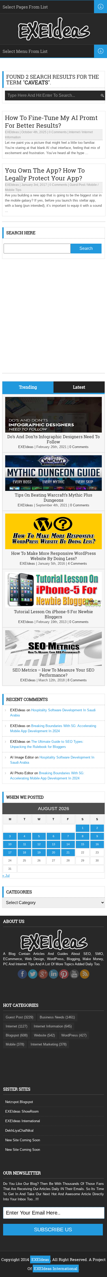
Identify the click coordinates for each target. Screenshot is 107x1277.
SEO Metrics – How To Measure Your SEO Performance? (53, 672)
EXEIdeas (12, 132)
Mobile (92, 185)
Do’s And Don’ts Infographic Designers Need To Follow (53, 439)
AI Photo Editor (21, 773)
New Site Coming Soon (22, 1140)
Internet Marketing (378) (48, 1044)
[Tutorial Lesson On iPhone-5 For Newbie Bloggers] (53, 606)
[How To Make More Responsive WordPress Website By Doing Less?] (53, 548)
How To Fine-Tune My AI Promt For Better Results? (51, 122)
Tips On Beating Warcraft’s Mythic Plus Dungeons (53, 497)
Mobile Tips (13, 190)
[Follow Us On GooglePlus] (43, 980)
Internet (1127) (16, 1026)
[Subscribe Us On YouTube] (74, 980)
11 (24, 844)
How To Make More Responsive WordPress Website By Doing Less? (53, 555)
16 (97, 844)
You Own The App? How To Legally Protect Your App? (45, 174)
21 (68, 852)
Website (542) (44, 1035)
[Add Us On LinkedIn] (53, 980)
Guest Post (77, 185)
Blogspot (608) (17, 1035)
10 (9, 844)
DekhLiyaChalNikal (19, 1130)
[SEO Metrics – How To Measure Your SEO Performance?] (53, 665)
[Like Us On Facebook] (22, 980)
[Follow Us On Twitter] (33, 980)
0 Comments (58, 132)
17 (9, 852)
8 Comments (77, 680)
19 (39, 852)
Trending (28, 387)
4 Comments (77, 563)
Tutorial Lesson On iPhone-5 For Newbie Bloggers (53, 614)
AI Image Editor (22, 757)
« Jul (6, 875)
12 (39, 844)
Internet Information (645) (53, 1026)
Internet (74, 132)
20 (53, 852)
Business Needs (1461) (57, 1017)
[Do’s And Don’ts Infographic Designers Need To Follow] (53, 431)
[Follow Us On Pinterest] (64, 980)
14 (68, 844)
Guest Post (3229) (19, 1017)
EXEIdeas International (22, 1121)
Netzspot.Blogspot (19, 1102)
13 (53, 844)
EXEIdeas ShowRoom (22, 1111)
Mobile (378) (15, 1044)
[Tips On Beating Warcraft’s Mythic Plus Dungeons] (53, 490)
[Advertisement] (53, 320)
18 (24, 852)
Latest (79, 387)
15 (82, 844)
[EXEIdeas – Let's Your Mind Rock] (53, 39)
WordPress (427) (73, 1035)
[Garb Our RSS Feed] (84, 980)
